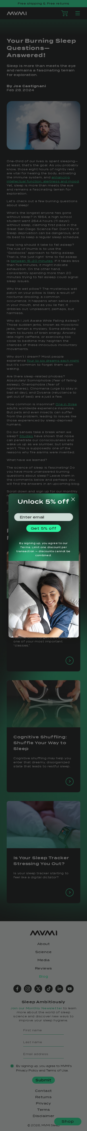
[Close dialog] (73, 499)
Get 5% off (43, 528)
